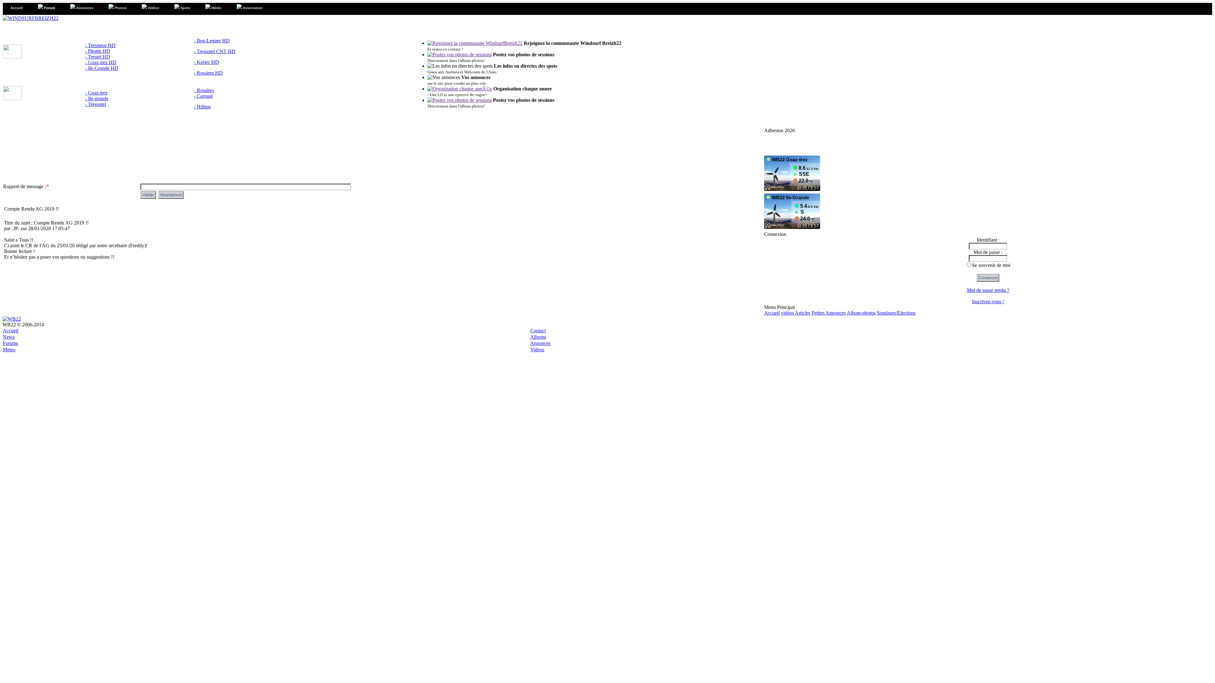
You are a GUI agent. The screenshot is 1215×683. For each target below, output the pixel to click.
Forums (10, 343)
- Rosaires (204, 90)
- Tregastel (95, 104)
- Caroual (203, 96)
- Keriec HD (206, 62)
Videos (537, 349)
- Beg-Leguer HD (212, 40)
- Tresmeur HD (100, 45)
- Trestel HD (97, 56)
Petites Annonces (829, 313)
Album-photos (861, 313)
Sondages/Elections (896, 313)
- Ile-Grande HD (101, 68)
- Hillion (202, 106)
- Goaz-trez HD (100, 62)
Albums (538, 337)
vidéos (787, 313)
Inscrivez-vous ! (988, 301)
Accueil (772, 313)
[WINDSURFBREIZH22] (31, 18)
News (9, 337)
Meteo (9, 349)
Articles (802, 313)
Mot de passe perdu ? (988, 290)
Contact (538, 330)
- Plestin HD (97, 51)
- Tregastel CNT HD (214, 51)
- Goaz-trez (96, 92)
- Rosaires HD (208, 73)
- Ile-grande (96, 98)
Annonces (540, 343)
